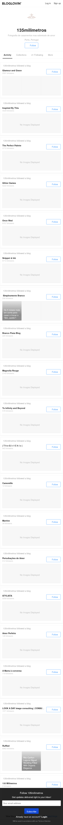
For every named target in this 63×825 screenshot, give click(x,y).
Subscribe (31, 811)
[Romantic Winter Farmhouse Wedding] (31, 85)
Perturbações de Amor (13, 558)
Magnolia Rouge (10, 370)
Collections (21, 54)
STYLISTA (7, 595)
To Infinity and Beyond (13, 408)
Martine (6, 520)
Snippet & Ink (9, 258)
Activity (7, 54)
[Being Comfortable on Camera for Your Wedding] (51, 85)
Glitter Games (9, 182)
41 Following (37, 54)
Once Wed (7, 220)
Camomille (7, 483)
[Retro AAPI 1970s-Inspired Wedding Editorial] (12, 85)
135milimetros (9, 65)
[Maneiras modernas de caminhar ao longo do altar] (51, 311)
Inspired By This (10, 107)
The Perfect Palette (11, 145)
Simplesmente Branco (13, 295)
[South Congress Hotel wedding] (12, 761)
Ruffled (6, 745)
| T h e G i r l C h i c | (12, 445)
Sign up (57, 3)
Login (44, 816)
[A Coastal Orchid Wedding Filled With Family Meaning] (51, 761)
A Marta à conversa (12, 670)
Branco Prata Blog (11, 333)
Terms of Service (44, 821)
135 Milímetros (9, 783)
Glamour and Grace (12, 70)
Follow (33, 45)
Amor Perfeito (9, 633)
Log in (48, 3)
